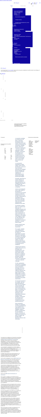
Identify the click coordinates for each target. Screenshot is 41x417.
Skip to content (3, 0)
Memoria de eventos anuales (14, 106)
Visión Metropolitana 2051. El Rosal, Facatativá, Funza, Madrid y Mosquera (31, 143)
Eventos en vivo (18, 51)
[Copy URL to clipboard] (17, 129)
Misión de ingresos (11, 150)
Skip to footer (9, 0)
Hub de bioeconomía (5, 151)
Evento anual (17, 54)
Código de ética (18, 19)
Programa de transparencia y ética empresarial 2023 (19, 86)
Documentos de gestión (20, 16)
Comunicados (10, 70)
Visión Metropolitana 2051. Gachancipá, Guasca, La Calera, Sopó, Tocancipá (31, 151)
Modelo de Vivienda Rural (37, 141)
